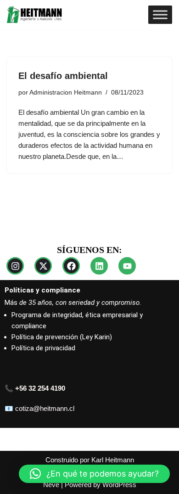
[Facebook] (71, 266)
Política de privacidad (43, 348)
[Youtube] (127, 266)
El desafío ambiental (63, 76)
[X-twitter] (43, 266)
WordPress (119, 484)
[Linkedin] (99, 266)
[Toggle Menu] (160, 14)
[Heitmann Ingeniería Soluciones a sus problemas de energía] (34, 14)
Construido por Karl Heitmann (89, 460)
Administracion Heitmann (65, 92)
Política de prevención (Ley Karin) (61, 337)
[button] (94, 474)
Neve (51, 484)
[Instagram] (15, 266)
